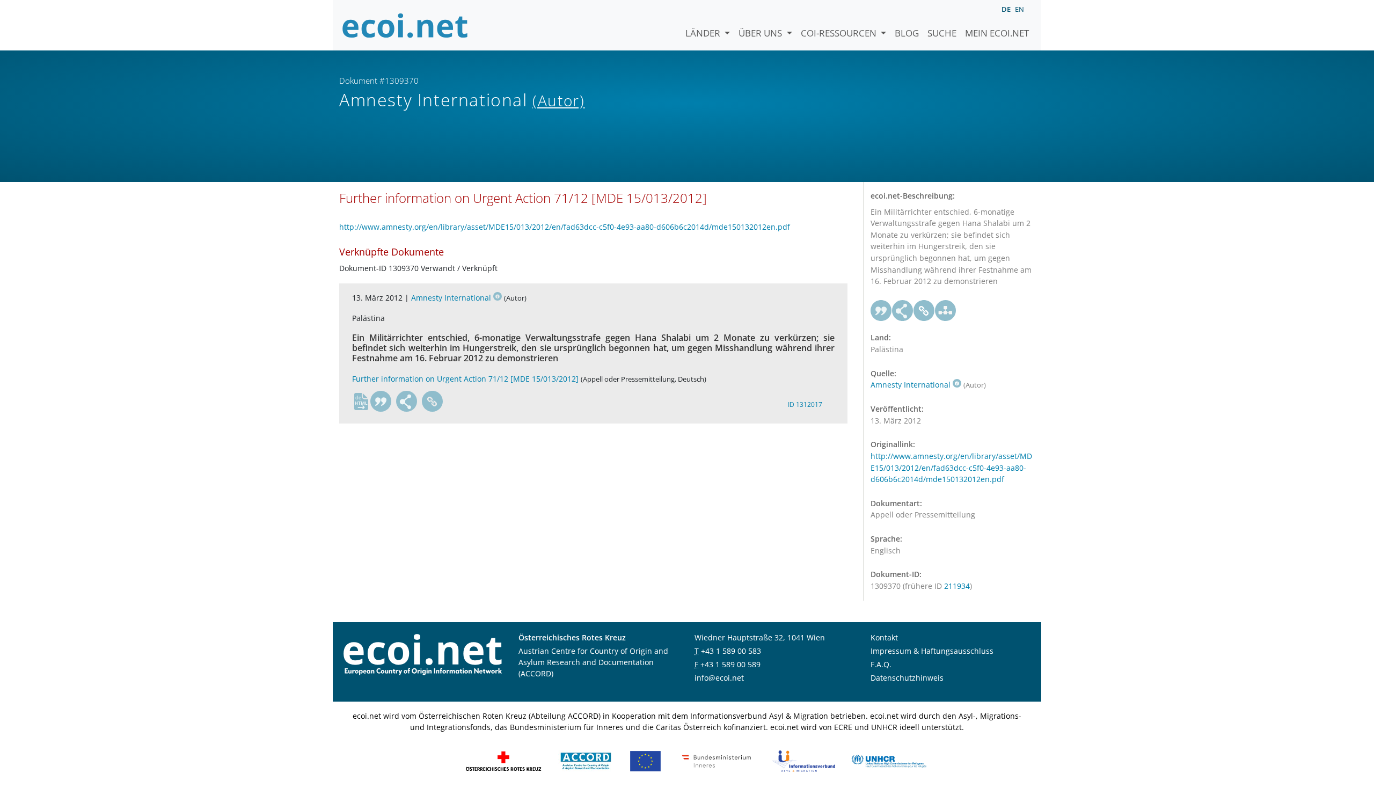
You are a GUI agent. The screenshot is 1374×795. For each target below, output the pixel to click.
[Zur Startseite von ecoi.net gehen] (405, 25)
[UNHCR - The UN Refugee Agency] (888, 760)
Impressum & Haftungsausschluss (932, 651)
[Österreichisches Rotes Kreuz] (503, 760)
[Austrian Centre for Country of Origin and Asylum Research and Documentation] (585, 760)
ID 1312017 (805, 404)
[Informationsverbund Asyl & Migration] (803, 760)
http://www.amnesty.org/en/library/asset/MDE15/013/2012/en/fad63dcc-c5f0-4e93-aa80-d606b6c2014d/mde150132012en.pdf (564, 227)
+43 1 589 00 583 (731, 651)
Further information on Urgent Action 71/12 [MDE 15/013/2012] (465, 379)
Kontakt (884, 637)
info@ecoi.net (719, 678)
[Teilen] (407, 401)
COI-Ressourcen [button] (840, 33)
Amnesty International (451, 298)
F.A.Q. (881, 664)
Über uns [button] (761, 33)
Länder (703, 33)
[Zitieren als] (381, 401)
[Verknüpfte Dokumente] (945, 311)
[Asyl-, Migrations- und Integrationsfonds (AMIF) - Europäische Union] (645, 760)
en (1019, 9)
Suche (941, 33)
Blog (907, 33)
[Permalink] (432, 401)
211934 (957, 586)
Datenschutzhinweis (907, 678)
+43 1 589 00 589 (730, 664)
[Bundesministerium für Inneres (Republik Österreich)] (716, 760)
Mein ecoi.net (997, 33)
